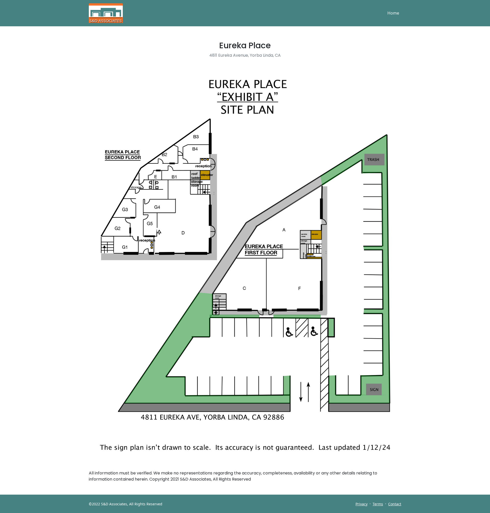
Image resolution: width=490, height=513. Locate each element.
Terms (378, 504)
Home (393, 13)
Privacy (362, 504)
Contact (394, 504)
